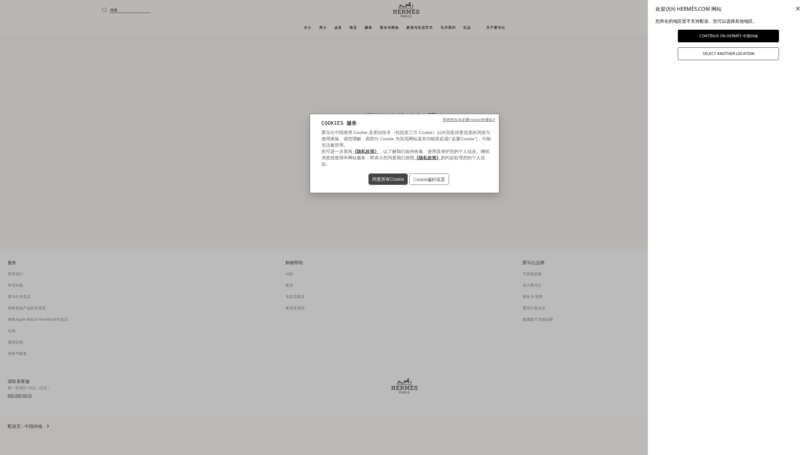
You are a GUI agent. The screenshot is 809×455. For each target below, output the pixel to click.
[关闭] (797, 8)
